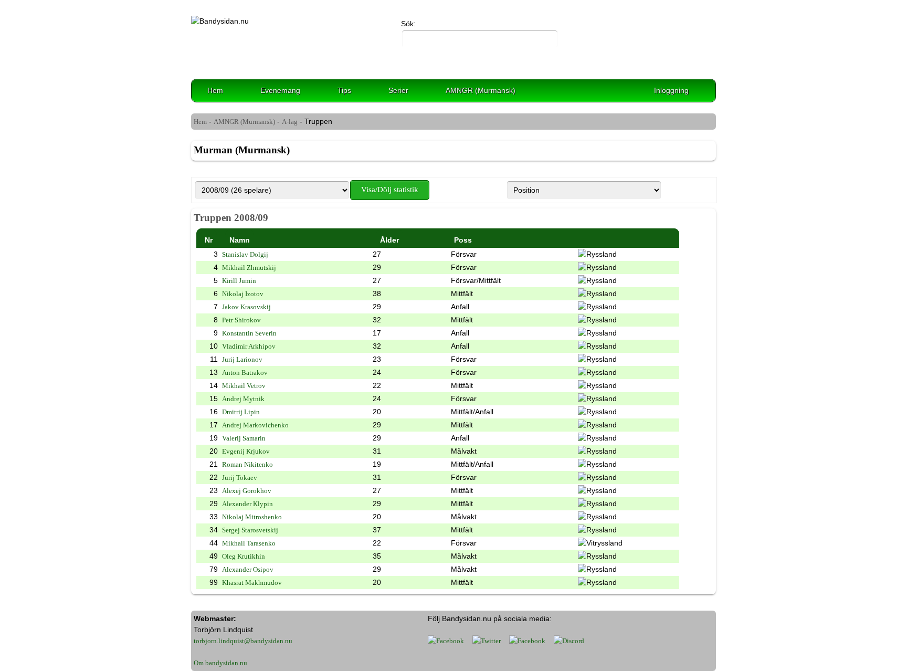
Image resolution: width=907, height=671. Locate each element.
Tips (344, 90)
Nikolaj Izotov (242, 294)
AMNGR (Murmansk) (480, 90)
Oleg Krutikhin (243, 556)
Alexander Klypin (247, 504)
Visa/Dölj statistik (389, 189)
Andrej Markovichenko (255, 425)
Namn (239, 240)
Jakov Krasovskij (246, 307)
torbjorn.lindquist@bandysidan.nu (243, 641)
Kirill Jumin (239, 281)
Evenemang (280, 90)
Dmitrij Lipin (241, 412)
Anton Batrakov (245, 372)
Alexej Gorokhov (246, 491)
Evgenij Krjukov (246, 451)
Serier (398, 90)
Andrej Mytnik (243, 399)
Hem (215, 90)
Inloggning (671, 90)
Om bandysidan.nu (220, 663)
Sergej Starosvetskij (250, 530)
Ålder (389, 240)
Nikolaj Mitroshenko (252, 517)
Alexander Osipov (247, 569)
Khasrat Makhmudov (252, 582)
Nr (209, 240)
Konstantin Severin (249, 333)
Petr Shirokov (241, 320)
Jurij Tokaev (239, 477)
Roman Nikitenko (247, 464)
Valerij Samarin (244, 438)
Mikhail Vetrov (244, 386)
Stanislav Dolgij (245, 254)
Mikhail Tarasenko (249, 543)
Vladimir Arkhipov (249, 346)
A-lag (290, 121)
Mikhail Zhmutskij (249, 267)
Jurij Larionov (242, 359)
